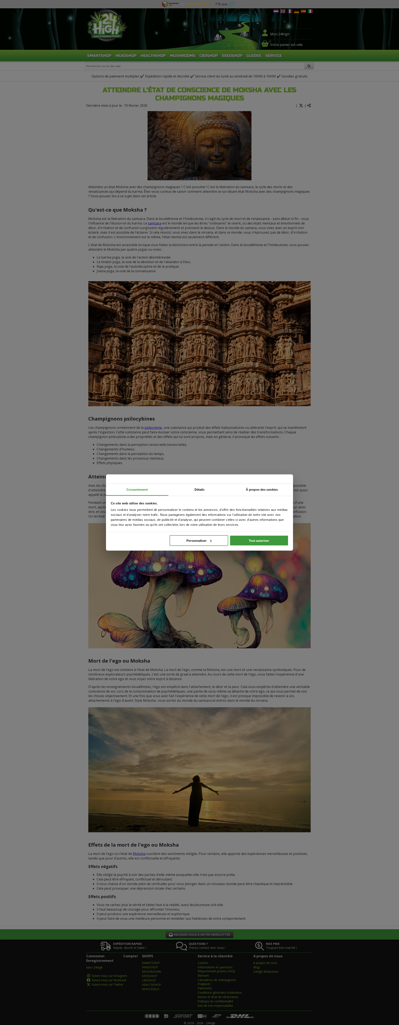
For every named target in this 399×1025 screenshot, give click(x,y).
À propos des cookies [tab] (262, 489)
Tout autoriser (259, 540)
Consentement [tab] (137, 489)
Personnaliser (196, 540)
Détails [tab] (200, 489)
